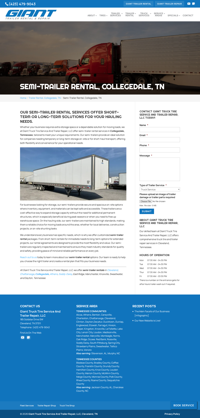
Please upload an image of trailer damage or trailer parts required (158, 196)
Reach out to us (28, 257)
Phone (144, 145)
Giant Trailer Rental (138, 3)
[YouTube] (188, 4)
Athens (54, 274)
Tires (102, 15)
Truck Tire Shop (67, 405)
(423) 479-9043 (22, 3)
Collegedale (42, 274)
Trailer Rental (129, 14)
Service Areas (158, 14)
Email (144, 135)
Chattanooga (27, 274)
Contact (188, 15)
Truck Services (144, 14)
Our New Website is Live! (147, 320)
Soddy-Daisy (65, 274)
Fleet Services (27, 405)
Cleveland (112, 270)
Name (144, 125)
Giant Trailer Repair (169, 3)
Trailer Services (115, 14)
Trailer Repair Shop (46, 405)
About (91, 15)
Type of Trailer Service (153, 185)
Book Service (183, 405)
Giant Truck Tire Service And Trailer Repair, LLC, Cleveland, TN (63, 414)
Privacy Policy (172, 414)
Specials (173, 15)
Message (146, 155)
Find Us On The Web (30, 332)
